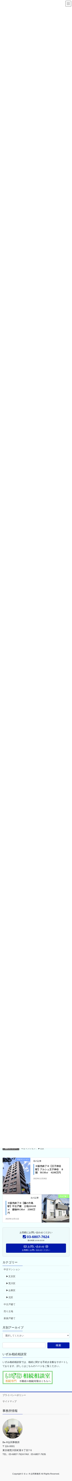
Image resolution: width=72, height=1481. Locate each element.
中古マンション (28, 1148)
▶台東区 (10, 1290)
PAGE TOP (67, 1434)
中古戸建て (9, 1304)
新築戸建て (9, 1318)
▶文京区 (10, 1276)
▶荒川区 (10, 1283)
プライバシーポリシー (14, 1395)
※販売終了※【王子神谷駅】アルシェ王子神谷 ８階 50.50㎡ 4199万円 (49, 1169)
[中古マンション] (16, 1175)
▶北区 (41, 1148)
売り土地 (8, 1311)
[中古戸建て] (55, 1204)
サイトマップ (10, 1401)
